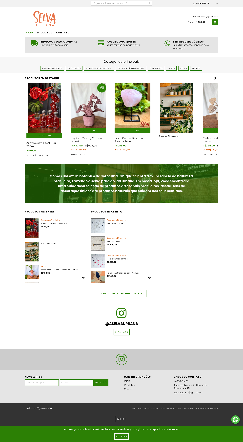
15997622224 (181, 380)
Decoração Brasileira (131, 68)
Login (215, 3)
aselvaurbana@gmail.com (205, 16)
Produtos (44, 32)
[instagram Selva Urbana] (121, 359)
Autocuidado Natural (99, 68)
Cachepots (74, 68)
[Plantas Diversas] (177, 110)
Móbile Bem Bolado (116, 223)
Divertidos (156, 68)
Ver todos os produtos (122, 293)
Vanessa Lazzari (78, 155)
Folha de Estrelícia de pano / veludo (123, 273)
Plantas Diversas (48, 243)
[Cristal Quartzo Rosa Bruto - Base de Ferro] (132, 105)
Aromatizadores (52, 68)
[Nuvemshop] (39, 409)
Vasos (171, 68)
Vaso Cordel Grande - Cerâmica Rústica (59, 269)
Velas (183, 68)
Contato (63, 32)
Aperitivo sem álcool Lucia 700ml (56, 223)
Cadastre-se (202, 3)
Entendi (121, 436)
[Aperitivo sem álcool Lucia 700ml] (44, 110)
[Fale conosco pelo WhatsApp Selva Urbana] (235, 419)
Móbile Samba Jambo (117, 258)
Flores (196, 68)
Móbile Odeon (113, 241)
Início (29, 32)
